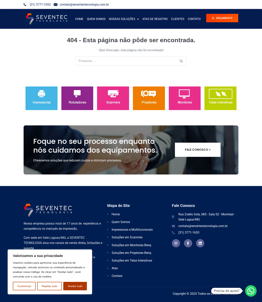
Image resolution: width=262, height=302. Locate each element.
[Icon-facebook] (188, 243)
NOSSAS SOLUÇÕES (122, 19)
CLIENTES (177, 19)
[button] (124, 19)
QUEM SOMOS (96, 19)
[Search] (181, 61)
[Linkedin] (200, 243)
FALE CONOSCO (196, 150)
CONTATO (194, 19)
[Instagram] (176, 243)
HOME (79, 19)
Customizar (24, 286)
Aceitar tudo (75, 286)
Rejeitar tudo (49, 286)
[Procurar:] (131, 61)
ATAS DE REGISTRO (155, 19)
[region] (50, 271)
